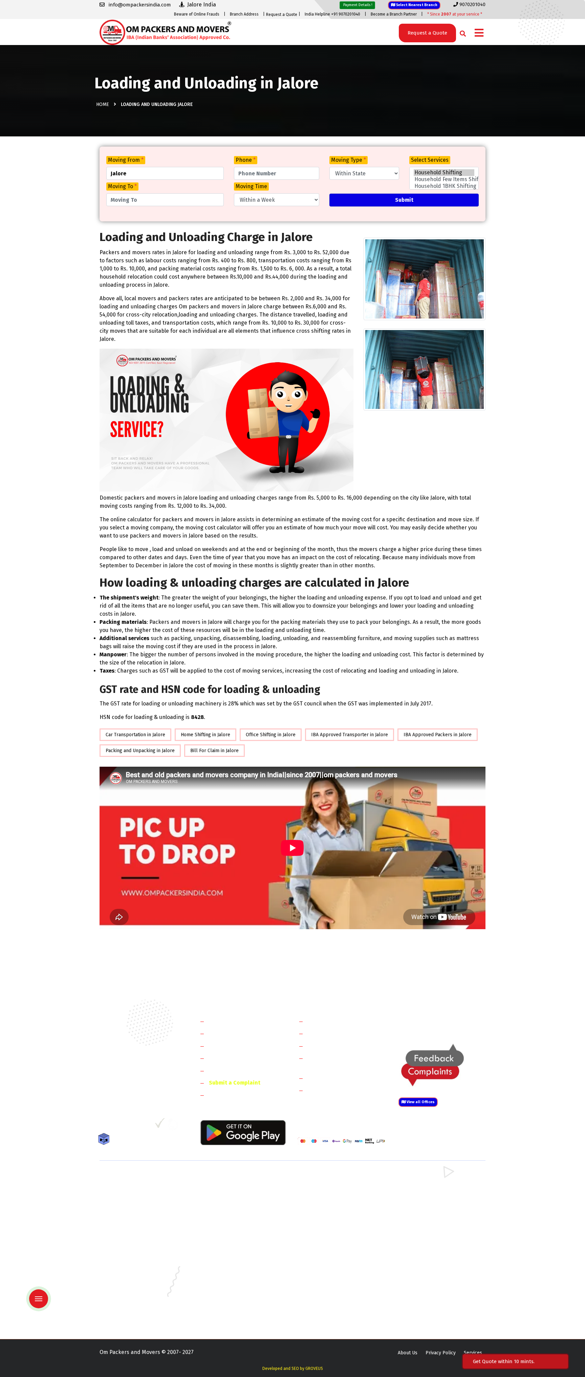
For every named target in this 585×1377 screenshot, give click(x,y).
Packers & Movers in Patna (326, 1295)
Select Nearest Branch (416, 5)
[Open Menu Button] (479, 33)
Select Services (430, 160)
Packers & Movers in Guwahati (429, 1256)
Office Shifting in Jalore (271, 735)
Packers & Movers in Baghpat (230, 1217)
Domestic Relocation (333, 1021)
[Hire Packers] (105, 1140)
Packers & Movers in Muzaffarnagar (138, 1227)
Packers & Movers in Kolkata (428, 1276)
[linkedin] (132, 1125)
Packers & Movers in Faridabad (133, 1178)
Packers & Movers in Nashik (229, 1295)
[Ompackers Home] (165, 31)
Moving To (122, 186)
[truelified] (160, 1125)
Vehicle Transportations (338, 1046)
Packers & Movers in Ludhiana (231, 1286)
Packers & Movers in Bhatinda (132, 1246)
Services (473, 1353)
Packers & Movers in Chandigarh (432, 1246)
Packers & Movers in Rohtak (427, 1178)
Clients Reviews (228, 1046)
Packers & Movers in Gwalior (130, 1266)
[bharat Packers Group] (174, 1125)
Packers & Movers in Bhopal (229, 1246)
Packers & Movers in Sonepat (131, 1187)
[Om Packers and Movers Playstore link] (243, 1132)
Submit (404, 200)
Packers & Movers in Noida (128, 1207)
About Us (407, 1353)
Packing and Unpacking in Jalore (140, 750)
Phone (246, 160)
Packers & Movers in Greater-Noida (336, 1256)
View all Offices (420, 1102)
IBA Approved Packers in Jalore (438, 735)
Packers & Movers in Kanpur (328, 1276)
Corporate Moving (330, 1033)
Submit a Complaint (234, 1082)
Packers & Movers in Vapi (424, 1305)
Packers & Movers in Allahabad (331, 1237)
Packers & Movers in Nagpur (130, 1295)
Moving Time (251, 186)
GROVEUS (314, 1368)
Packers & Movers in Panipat (427, 1187)
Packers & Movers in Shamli (427, 1217)
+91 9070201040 (138, 1089)
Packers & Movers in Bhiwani (230, 1197)
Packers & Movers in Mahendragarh (336, 1197)
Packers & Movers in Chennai (131, 1256)
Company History (230, 1021)
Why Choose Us (227, 1070)
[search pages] (461, 32)
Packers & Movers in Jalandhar (232, 1276)
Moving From (126, 160)
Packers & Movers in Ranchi (129, 1305)
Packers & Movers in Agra (424, 1227)
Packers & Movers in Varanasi (131, 1315)
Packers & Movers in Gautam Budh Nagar (441, 1207)
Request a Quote (281, 14)
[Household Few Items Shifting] (444, 179)
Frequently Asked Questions (244, 1058)
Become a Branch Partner (394, 14)
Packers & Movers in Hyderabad (233, 1266)
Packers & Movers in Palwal (129, 1197)
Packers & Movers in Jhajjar (327, 1187)
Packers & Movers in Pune (425, 1295)
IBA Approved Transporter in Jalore (349, 735)
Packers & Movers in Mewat (327, 1178)
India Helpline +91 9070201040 (332, 14)
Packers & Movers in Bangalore (431, 1237)
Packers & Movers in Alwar (228, 1227)
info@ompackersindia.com (449, 1021)
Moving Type (348, 160)
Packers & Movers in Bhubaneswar (335, 1246)
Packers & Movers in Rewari (229, 1187)
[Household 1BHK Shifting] (444, 186)
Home (102, 104)
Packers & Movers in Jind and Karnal (436, 1197)
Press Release (226, 1095)
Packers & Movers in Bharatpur (331, 1227)
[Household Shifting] (444, 172)
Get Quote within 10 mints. (505, 1361)
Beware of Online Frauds (196, 14)
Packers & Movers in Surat (326, 1305)
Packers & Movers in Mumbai (428, 1286)
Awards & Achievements (239, 1033)
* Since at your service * (454, 14)
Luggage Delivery (341, 1078)
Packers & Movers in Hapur (327, 1217)
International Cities (332, 1090)
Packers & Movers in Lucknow (132, 1286)
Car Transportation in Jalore (135, 735)
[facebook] (104, 1125)
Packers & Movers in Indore (328, 1266)
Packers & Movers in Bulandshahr (136, 1217)
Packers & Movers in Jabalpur (429, 1266)
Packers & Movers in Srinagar (230, 1305)
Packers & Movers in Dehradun (232, 1256)
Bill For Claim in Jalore (214, 750)
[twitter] (117, 1125)
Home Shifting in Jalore (205, 735)
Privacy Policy (441, 1353)
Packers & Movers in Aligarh (229, 1237)
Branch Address (244, 14)
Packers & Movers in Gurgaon (231, 1178)
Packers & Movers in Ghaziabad (331, 1207)
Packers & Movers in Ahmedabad (135, 1237)
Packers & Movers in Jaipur (129, 1276)
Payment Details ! (357, 5)
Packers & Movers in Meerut (229, 1207)
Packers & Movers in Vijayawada (233, 1315)
